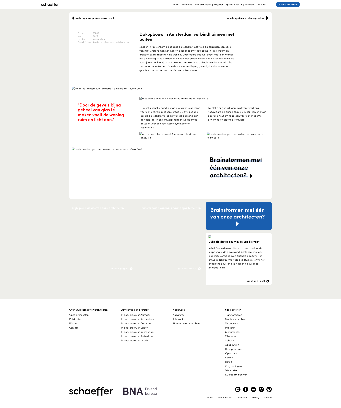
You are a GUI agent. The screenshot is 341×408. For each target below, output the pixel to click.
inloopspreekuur (287, 4)
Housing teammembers (186, 323)
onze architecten (203, 4)
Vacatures (178, 314)
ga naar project (187, 268)
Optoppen (231, 353)
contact (262, 4)
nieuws (175, 4)
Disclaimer (242, 397)
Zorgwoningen (233, 366)
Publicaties (75, 319)
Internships (179, 319)
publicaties (250, 4)
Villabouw (230, 336)
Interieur (230, 327)
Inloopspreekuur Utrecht (134, 340)
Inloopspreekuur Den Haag (136, 323)
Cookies (268, 397)
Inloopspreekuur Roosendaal (137, 332)
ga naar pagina (119, 268)
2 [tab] (172, 133)
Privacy (255, 397)
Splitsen (229, 340)
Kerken (229, 357)
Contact (73, 327)
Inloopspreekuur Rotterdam (137, 336)
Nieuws (73, 323)
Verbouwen (231, 323)
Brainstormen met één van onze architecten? (237, 213)
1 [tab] (168, 133)
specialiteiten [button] (232, 4)
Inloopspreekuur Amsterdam (137, 319)
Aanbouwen (232, 344)
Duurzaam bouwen (236, 374)
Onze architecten (79, 314)
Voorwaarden (225, 397)
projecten (218, 4)
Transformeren (233, 314)
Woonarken (231, 370)
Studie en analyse (235, 319)
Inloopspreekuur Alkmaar (135, 314)
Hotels (228, 361)
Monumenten (232, 332)
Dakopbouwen (233, 349)
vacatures (187, 4)
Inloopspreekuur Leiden (134, 327)
